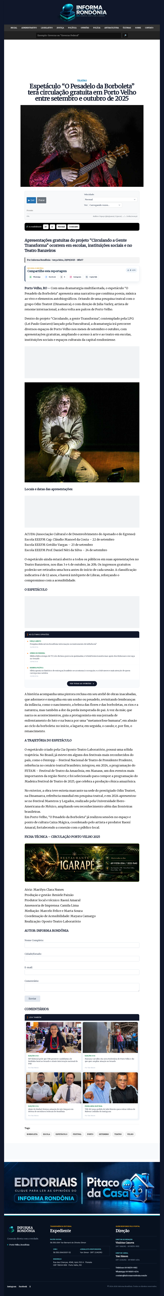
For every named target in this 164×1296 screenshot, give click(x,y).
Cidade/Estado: (33, 953)
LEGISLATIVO (47, 28)
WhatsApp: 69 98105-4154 (127, 1271)
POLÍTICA (72, 28)
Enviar (32, 998)
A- (52, 227)
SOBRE (138, 28)
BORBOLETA (32, 1134)
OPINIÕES (85, 28)
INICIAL (14, 28)
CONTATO (149, 28)
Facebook (23, 1287)
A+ (46, 227)
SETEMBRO (104, 1134)
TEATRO (118, 1134)
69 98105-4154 (134, 1260)
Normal (61, 227)
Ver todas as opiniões (80, 683)
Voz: (86, 205)
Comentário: (32, 980)
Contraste (73, 227)
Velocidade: (89, 194)
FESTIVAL (77, 1134)
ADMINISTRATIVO (29, 28)
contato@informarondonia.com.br (131, 1275)
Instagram (11, 1287)
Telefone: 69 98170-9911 (126, 1267)
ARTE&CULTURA (111, 28)
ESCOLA (46, 1134)
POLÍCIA (96, 28)
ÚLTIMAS (127, 28)
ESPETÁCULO (61, 1134)
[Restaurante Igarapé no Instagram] (82, 862)
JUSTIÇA (60, 28)
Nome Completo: (34, 940)
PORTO (90, 1134)
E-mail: (29, 967)
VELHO (130, 1134)
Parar (42, 200)
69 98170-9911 (133, 1246)
